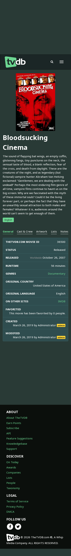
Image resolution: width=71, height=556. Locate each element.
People (10, 483)
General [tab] (8, 231)
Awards (11, 467)
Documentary (56, 273)
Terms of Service (17, 501)
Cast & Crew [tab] (25, 231)
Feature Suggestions (19, 438)
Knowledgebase (16, 443)
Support (11, 448)
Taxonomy (13, 488)
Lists (9, 477)
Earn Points (13, 423)
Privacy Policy (15, 506)
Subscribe (12, 428)
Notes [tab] (64, 231)
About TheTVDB (16, 417)
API (8, 433)
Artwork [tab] (41, 231)
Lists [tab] (54, 231)
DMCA (10, 511)
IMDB (61, 301)
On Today (12, 462)
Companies (13, 472)
